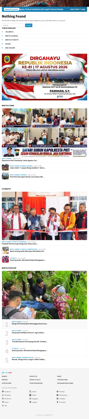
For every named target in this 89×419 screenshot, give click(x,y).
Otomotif (15, 242)
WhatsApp (8, 395)
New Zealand (10, 48)
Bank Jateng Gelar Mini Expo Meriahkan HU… (27, 251)
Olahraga (29, 166)
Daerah (9, 158)
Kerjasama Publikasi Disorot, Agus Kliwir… (28, 333)
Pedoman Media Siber (65, 383)
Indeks (4, 376)
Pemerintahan (32, 249)
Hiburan (23, 166)
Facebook (8, 392)
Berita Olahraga (11, 36)
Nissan (8, 44)
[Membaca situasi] (44, 3)
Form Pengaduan (36, 383)
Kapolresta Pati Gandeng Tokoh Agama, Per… (20, 160)
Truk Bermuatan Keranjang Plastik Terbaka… (30, 342)
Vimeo (7, 402)
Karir (59, 376)
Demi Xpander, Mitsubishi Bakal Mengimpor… (28, 260)
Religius (31, 357)
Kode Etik (33, 376)
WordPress (8, 399)
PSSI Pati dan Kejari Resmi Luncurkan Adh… (27, 177)
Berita (4, 158)
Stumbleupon (63, 395)
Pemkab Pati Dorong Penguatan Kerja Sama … (20, 244)
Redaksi (5, 380)
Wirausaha (22, 242)
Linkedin (34, 402)
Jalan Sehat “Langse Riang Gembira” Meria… (28, 168)
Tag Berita (9, 32)
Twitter (34, 392)
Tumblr (34, 395)
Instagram (35, 399)
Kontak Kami (6, 383)
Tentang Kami (62, 380)
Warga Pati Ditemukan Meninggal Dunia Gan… (30, 324)
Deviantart (62, 402)
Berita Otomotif (12, 40)
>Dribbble (62, 399)
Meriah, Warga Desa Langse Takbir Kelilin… (29, 359)
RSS (6, 406)
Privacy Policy (35, 380)
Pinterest (62, 392)
